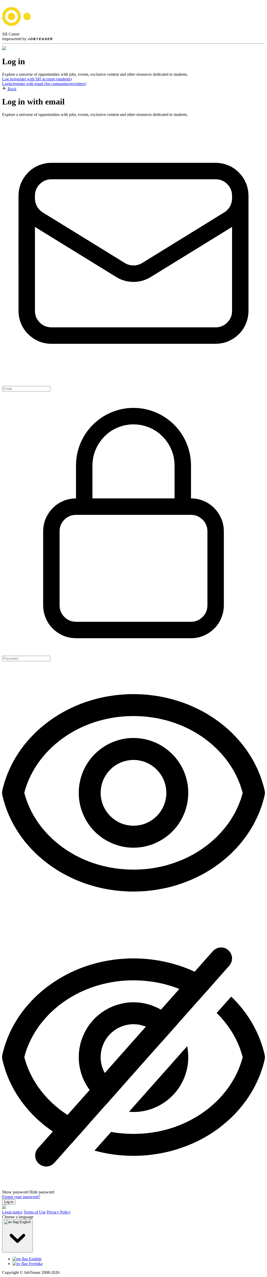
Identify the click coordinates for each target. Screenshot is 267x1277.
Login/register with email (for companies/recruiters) (44, 83)
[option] (139, 1259)
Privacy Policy (59, 1212)
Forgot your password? (21, 1196)
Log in (8, 1202)
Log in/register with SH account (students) (37, 79)
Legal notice (12, 1212)
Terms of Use (34, 1212)
